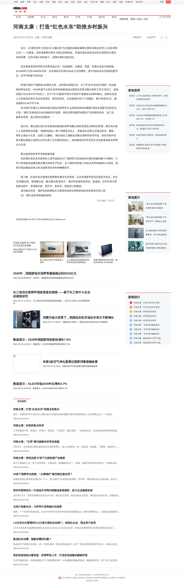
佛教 (102, 2)
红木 (108, 2)
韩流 (115, 2)
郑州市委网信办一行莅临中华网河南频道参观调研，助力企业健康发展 (53, 490)
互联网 (30, 17)
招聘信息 (89, 578)
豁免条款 (105, 578)
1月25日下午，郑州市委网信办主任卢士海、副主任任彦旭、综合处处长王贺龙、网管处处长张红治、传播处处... (66, 495)
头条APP (139, 2)
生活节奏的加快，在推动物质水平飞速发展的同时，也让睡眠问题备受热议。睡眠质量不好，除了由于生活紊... (65, 560)
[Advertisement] (59, 234)
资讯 (132, 96)
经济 (60, 2)
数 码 (66, 17)
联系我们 (82, 578)
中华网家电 (20, 10)
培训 (79, 2)
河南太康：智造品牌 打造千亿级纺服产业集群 (39, 457)
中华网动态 (121, 578)
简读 (121, 2)
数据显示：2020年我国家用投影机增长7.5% (42, 339)
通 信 (54, 17)
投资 (73, 2)
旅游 (54, 2)
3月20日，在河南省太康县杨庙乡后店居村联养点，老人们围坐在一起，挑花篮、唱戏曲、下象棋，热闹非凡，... (66, 447)
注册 (162, 2)
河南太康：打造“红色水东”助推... (147, 303)
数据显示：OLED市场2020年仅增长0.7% (40, 383)
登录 (168, 2)
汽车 (35, 2)
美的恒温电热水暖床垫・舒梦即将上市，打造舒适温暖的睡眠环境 (50, 555)
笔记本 (102, 17)
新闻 (22, 2)
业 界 (18, 17)
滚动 (139, 19)
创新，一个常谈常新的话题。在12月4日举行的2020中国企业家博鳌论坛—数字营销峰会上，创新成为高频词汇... (66, 512)
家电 (133, 19)
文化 (86, 2)
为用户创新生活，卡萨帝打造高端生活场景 (37, 506)
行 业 (43, 17)
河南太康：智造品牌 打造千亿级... (148, 338)
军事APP (129, 2)
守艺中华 (94, 2)
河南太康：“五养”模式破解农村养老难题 (36, 441)
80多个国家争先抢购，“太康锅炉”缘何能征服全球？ (43, 474)
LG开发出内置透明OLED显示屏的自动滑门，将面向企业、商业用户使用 (54, 522)
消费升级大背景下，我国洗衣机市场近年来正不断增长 (78, 317)
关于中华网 (66, 578)
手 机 (77, 17)
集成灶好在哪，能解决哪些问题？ (32, 539)
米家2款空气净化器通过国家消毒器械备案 (70, 361)
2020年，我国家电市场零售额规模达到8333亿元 (45, 273)
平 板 (89, 17)
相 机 (114, 17)
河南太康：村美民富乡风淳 (28, 425)
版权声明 (97, 578)
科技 (48, 2)
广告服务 (74, 578)
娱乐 (67, 2)
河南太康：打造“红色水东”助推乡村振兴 (36, 409)
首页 (16, 2)
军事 (29, 2)
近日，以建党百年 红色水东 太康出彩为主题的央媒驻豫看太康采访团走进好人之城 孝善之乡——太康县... (63, 414)
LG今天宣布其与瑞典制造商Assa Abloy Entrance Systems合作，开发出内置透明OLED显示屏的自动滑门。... (65, 528)
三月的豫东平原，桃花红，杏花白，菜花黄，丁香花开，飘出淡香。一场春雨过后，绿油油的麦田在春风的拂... (65, 430)
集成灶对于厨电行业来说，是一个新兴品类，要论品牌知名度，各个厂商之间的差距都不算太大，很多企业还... (65, 544)
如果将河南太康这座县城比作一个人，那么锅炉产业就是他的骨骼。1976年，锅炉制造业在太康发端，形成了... (66, 479)
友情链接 (113, 578)
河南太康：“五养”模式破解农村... (147, 325)
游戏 (41, 2)
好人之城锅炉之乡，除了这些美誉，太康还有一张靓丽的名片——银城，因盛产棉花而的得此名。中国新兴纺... (65, 463)
